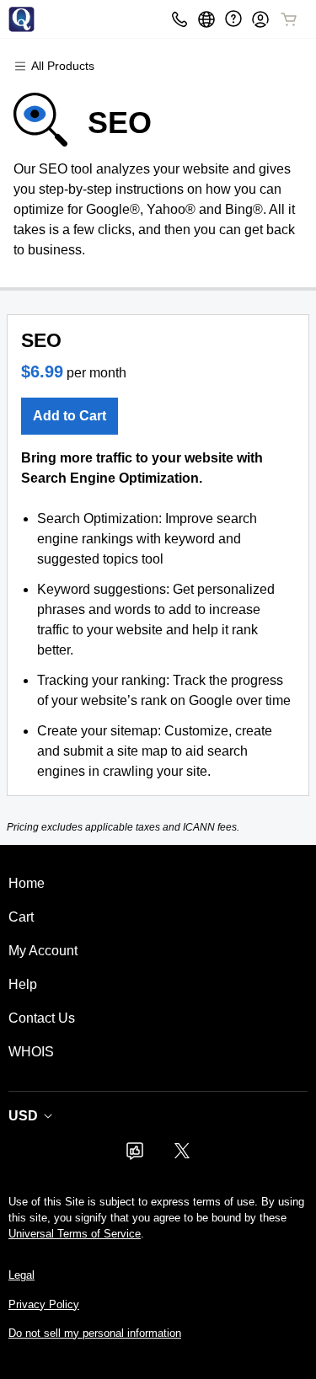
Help (22, 984)
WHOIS (31, 1052)
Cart (21, 917)
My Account (43, 950)
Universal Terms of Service (74, 1233)
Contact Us (41, 1018)
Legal (21, 1275)
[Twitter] (182, 1156)
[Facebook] (135, 1156)
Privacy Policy (43, 1304)
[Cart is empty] (289, 19)
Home (26, 883)
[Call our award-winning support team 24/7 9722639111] (233, 19)
